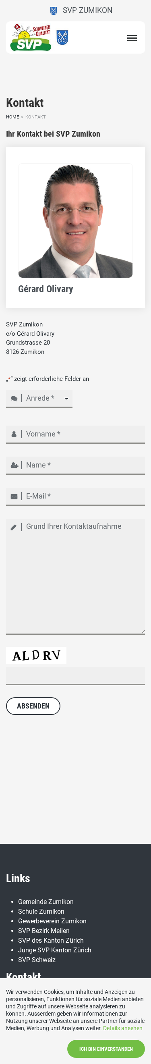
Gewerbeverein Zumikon (52, 921)
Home (12, 117)
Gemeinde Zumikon (46, 902)
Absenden (33, 706)
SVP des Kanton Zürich (51, 940)
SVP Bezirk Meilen (44, 931)
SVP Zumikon (85, 10)
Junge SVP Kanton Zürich (54, 950)
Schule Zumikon (41, 911)
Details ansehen (123, 1028)
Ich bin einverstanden (106, 1049)
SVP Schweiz (37, 960)
